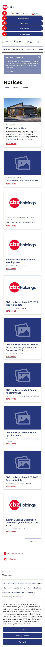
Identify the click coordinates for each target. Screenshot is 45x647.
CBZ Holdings (9, 7)
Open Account (24, 28)
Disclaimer (6, 592)
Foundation (18, 49)
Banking (30, 49)
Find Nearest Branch (15, 553)
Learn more (10, 71)
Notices (19, 125)
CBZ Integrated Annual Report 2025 (20, 222)
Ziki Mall (38, 42)
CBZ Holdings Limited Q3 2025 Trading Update (22, 478)
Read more (11, 143)
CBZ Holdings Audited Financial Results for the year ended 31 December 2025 (22, 347)
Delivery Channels (17, 592)
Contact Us (6, 42)
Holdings (6, 49)
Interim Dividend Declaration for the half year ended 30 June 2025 (22, 523)
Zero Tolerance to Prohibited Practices (22, 180)
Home (6, 88)
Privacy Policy (7, 597)
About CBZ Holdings (9, 583)
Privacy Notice (18, 597)
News (15, 88)
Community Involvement (17, 588)
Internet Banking (23, 18)
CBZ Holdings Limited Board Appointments (21, 391)
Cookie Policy (25, 624)
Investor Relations (22, 217)
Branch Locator (18, 42)
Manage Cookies (22, 636)
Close (39, 57)
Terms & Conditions (34, 588)
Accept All (22, 629)
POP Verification (24, 34)
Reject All (22, 642)
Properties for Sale (16, 128)
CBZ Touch (24, 23)
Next (32, 541)
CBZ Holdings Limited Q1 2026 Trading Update (22, 303)
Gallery (4, 588)
